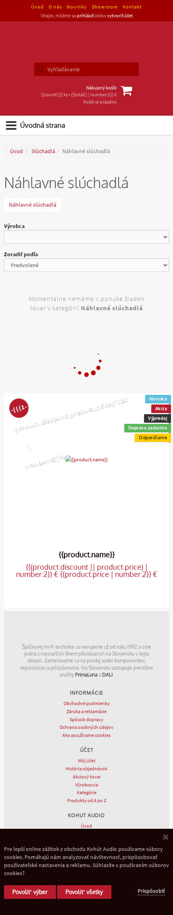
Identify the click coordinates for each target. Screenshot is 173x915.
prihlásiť (85, 15)
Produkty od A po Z (86, 800)
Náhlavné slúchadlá (32, 204)
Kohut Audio (86, 42)
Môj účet (86, 760)
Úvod (37, 7)
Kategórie (87, 792)
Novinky (77, 7)
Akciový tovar (87, 777)
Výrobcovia (86, 785)
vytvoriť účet (120, 15)
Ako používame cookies (86, 735)
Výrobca (14, 226)
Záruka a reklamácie (86, 711)
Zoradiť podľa (21, 254)
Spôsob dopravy (86, 719)
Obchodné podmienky (87, 703)
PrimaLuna (86, 675)
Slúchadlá (43, 151)
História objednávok (86, 769)
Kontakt (132, 7)
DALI (107, 675)
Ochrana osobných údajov (86, 727)
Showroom (105, 7)
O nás (55, 7)
